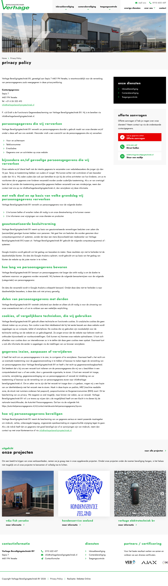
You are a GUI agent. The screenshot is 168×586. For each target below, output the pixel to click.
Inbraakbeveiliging (65, 6)
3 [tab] (146, 513)
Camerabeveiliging (87, 6)
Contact (162, 8)
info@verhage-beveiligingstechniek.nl (18, 104)
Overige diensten (132, 8)
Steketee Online (84, 578)
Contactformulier (52, 558)
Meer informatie (13, 524)
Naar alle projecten (154, 450)
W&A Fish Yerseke (17, 521)
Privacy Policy (56, 578)
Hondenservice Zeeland (77, 521)
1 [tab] (28, 513)
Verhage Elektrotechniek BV (136, 521)
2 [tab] (140, 513)
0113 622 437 (51, 551)
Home (4, 58)
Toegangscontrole (108, 6)
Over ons (148, 8)
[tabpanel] (28, 494)
